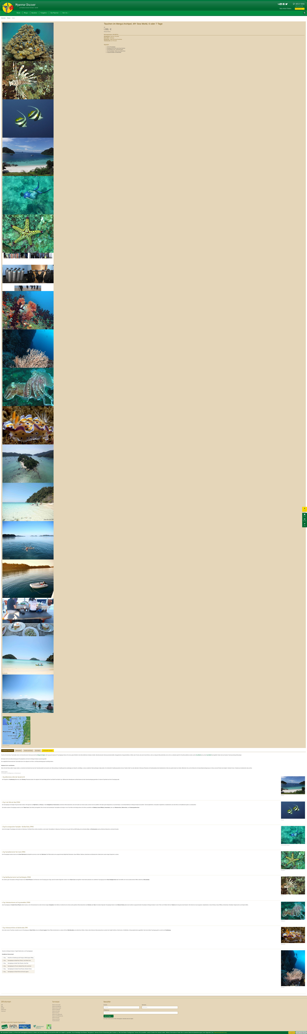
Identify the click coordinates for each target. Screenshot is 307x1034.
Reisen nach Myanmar (56, 1006)
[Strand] (52, 157)
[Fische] (52, 118)
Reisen (18, 13)
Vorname (105, 1004)
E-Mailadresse (106, 1010)
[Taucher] (52, 348)
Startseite (3, 18)
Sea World (198, 755)
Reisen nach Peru (55, 1012)
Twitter (286, 4)
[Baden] (52, 540)
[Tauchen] (52, 42)
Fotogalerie (44, 13)
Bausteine (34, 13)
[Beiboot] (52, 578)
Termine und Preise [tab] (28, 750)
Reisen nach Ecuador (56, 1004)
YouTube (280, 4)
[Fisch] (52, 80)
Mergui (26, 13)
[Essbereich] (52, 617)
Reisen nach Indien (56, 1011)
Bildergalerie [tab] (18, 750)
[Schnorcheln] (52, 694)
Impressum (3, 1011)
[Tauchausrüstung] (52, 272)
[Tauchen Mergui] (16, 730)
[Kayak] (52, 655)
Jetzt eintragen (107, 1016)
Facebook (284, 4)
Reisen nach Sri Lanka (56, 1008)
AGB (2, 1004)
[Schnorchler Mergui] (52, 195)
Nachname (144, 1004)
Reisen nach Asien (55, 1017)
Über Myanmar (54, 13)
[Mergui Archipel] (52, 463)
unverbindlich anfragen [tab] (48, 750)
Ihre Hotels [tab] (37, 750)
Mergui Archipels (41, 755)
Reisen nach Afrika (56, 1019)
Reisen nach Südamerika (57, 1014)
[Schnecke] (52, 425)
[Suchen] (304, 12)
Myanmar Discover (7, 8)
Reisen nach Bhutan (56, 1009)
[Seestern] (52, 233)
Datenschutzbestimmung (220, 1032)
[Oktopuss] (52, 387)
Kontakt (2, 1008)
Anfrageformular (298, 8)
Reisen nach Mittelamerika (57, 1016)
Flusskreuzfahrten (55, 1020)
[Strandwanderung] (52, 502)
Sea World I (209, 755)
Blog (2, 1006)
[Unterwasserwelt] (52, 310)
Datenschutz (3, 1009)
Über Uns (64, 13)
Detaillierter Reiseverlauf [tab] (7, 750)
